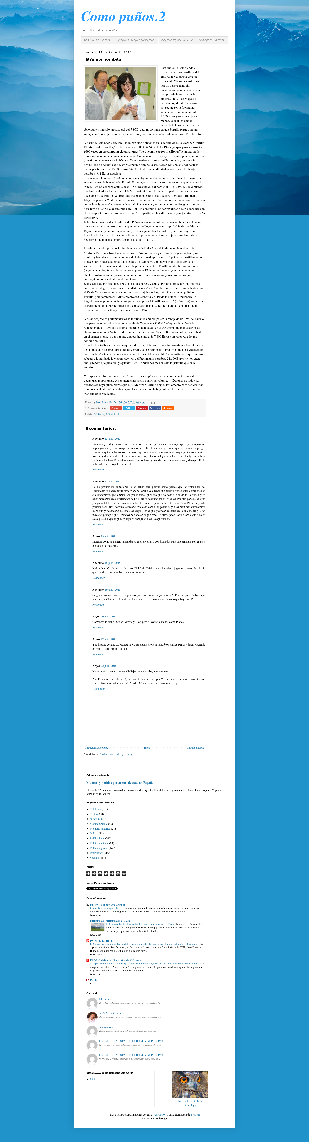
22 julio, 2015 (109, 639)
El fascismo (105, 999)
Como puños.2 (123, 16)
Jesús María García (110, 1013)
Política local (112, 414)
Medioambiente (98, 823)
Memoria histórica (100, 828)
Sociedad (95, 857)
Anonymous (106, 1027)
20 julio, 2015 (109, 616)
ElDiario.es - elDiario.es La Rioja (110, 921)
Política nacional (99, 843)
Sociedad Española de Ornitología (190, 1103)
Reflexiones (96, 853)
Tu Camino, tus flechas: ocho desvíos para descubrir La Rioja (140, 924)
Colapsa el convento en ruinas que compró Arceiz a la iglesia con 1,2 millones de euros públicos (144, 963)
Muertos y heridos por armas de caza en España (119, 782)
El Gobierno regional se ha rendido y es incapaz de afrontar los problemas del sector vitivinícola (144, 943)
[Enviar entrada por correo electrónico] (152, 402)
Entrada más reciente (96, 747)
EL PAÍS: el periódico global (107, 905)
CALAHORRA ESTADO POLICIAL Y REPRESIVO (131, 1041)
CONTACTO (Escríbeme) (177, 40)
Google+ (115, 408)
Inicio (147, 747)
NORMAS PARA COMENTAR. (136, 40)
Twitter (129, 408)
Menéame (168, 408)
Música (94, 833)
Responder (98, 469)
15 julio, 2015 (113, 438)
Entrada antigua (195, 747)
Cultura (94, 814)
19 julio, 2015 (113, 589)
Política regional (99, 848)
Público (94, 980)
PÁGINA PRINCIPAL (97, 40)
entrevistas (96, 819)
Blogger (195, 1114)
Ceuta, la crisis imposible (104, 908)
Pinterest (142, 408)
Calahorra (99, 414)
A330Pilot (159, 1114)
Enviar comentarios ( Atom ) (116, 754)
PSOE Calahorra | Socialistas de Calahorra (116, 960)
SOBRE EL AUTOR (211, 40)
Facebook (155, 408)
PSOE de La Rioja (101, 940)
